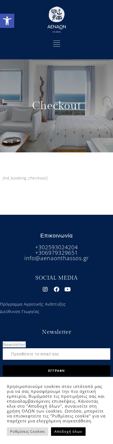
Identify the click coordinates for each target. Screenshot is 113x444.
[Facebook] (56, 289)
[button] (7, 21)
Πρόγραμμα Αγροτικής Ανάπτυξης (33, 304)
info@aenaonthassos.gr (56, 258)
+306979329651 (56, 252)
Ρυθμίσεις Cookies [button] (27, 431)
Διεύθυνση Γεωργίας (19, 311)
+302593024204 (56, 247)
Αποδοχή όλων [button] (68, 431)
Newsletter (14, 344)
